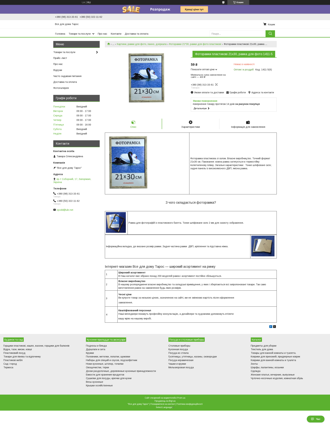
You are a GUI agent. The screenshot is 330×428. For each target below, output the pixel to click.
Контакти (116, 33)
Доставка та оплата (136, 33)
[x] (274, 327)
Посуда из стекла (178, 353)
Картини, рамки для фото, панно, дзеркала (142, 44)
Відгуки (57, 70)
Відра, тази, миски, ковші (17, 349)
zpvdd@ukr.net (65, 209)
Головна (60, 33)
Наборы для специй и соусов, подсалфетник (111, 360)
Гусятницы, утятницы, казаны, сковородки (192, 356)
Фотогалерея (61, 87)
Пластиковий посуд (14, 353)
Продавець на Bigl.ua (165, 401)
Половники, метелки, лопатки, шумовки (108, 356)
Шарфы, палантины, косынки (267, 367)
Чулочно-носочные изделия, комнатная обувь (277, 378)
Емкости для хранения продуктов (105, 374)
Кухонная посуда (178, 349)
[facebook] (270, 327)
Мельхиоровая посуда (181, 367)
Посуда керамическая (180, 360)
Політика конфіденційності (190, 404)
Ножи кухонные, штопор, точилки (104, 363)
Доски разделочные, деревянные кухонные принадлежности (121, 371)
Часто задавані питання (67, 76)
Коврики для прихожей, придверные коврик (275, 356)
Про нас (102, 33)
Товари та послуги (80, 33)
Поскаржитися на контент (162, 404)
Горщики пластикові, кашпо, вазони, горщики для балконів (36, 345)
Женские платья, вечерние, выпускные (273, 374)
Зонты (254, 363)
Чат (318, 419)
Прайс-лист (60, 57)
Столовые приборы (179, 345)
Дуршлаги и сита (95, 349)
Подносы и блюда (96, 345)
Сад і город (10, 363)
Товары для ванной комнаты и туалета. (273, 353)
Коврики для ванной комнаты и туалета (273, 360)
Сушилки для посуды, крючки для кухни (108, 378)
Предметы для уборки (263, 345)
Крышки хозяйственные (99, 385)
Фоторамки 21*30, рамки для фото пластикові (195, 44)
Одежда (255, 371)
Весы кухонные (94, 381)
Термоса (8, 367)
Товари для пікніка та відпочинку (22, 356)
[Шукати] (270, 33)
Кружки (90, 353)
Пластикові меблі (13, 360)
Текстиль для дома (262, 349)
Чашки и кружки (177, 363)
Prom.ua (181, 398)
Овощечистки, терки (97, 367)
